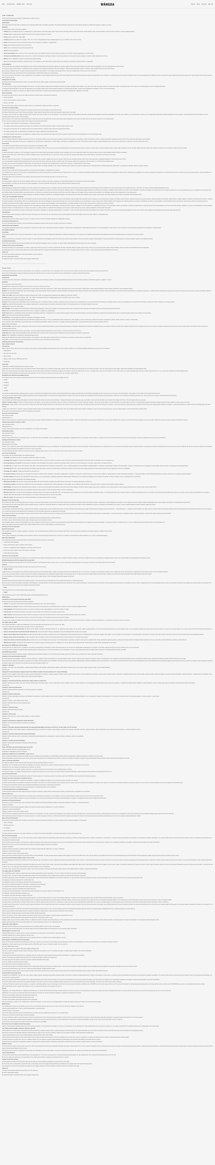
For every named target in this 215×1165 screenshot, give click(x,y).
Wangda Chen (21, 4)
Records (29, 4)
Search (193, 4)
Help (198, 4)
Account (204, 4)
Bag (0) (210, 4)
